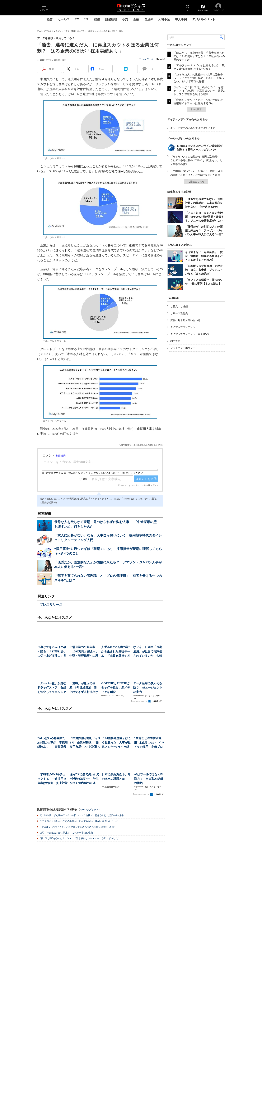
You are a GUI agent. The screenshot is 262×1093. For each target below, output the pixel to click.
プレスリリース (51, 604)
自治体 (148, 19)
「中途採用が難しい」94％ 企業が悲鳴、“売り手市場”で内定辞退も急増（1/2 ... (85, 743)
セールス (63, 19)
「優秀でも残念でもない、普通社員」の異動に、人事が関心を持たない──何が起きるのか (204, 203)
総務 (97, 19)
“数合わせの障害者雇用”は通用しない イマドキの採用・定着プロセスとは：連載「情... (149, 743)
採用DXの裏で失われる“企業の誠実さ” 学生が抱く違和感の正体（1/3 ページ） (85, 779)
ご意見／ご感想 (179, 306)
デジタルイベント (203, 19)
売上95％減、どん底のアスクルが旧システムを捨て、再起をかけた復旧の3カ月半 (82, 815)
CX (77, 19)
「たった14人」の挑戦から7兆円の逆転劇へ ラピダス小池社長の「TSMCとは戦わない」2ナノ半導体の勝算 (199, 78)
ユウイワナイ (146, 59)
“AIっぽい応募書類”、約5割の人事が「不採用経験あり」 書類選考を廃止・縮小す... (52, 743)
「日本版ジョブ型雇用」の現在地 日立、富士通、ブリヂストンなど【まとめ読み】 (204, 270)
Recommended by (139, 701)
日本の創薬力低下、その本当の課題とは (116, 776)
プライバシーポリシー (182, 347)
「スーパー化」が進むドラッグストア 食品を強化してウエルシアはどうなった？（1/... (51, 688)
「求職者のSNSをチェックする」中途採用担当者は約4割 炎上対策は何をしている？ (52, 779)
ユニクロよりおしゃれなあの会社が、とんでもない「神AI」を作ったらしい (79, 821)
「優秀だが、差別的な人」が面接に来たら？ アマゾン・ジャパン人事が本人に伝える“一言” (204, 230)
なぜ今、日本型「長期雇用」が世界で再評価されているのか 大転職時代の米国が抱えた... (147, 652)
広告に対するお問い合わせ (185, 320)
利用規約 (175, 341)
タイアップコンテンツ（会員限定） (190, 334)
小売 (125, 19)
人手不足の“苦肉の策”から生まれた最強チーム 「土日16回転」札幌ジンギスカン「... (115, 652)
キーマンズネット (89, 809)
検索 (222, 37)
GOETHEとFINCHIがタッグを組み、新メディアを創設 (115, 687)
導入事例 (181, 19)
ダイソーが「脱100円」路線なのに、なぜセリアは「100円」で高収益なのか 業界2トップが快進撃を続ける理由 (199, 91)
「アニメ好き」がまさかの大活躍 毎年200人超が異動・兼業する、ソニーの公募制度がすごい (204, 216)
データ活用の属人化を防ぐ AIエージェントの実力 (147, 687)
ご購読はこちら (196, 181)
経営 (50, 19)
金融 (136, 19)
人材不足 (164, 19)
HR (86, 19)
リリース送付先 (179, 313)
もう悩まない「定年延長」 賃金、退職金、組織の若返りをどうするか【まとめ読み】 (204, 256)
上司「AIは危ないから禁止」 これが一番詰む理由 (66, 832)
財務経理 (111, 19)
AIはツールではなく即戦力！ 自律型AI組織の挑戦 (148, 779)
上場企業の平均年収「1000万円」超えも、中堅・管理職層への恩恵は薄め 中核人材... (84, 652)
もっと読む (196, 109)
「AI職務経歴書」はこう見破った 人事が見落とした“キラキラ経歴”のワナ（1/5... (116, 743)
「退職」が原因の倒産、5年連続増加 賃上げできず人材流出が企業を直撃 (83, 688)
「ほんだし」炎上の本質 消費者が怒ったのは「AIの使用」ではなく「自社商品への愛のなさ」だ (199, 56)
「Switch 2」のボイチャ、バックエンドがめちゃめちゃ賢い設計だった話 (77, 827)
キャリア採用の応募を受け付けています (192, 128)
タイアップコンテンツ (182, 327)
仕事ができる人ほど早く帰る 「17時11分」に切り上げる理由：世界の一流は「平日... (52, 652)
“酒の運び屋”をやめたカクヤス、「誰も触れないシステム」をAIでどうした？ (80, 838)
